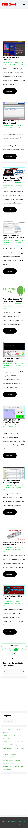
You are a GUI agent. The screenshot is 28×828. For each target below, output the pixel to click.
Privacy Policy (19, 824)
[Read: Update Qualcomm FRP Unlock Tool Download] (14, 412)
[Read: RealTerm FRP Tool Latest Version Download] (14, 349)
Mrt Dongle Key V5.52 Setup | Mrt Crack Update (14, 543)
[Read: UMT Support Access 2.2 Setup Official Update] (14, 473)
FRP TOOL (18, 62)
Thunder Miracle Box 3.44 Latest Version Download (12, 179)
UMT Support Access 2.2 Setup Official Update (12, 481)
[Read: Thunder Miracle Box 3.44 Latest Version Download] (14, 172)
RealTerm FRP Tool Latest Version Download (12, 360)
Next (14, 658)
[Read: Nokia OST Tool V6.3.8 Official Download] (14, 111)
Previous (14, 645)
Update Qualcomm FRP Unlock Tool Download (11, 421)
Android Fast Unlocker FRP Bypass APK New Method (13, 300)
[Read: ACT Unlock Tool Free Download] (14, 49)
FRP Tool (9, 4)
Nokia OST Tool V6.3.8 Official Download (11, 122)
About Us (24, 821)
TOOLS (17, 126)
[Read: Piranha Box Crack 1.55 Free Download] (14, 590)
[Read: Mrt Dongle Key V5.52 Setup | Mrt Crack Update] (14, 532)
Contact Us (8, 824)
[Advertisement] (14, 24)
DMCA (13, 824)
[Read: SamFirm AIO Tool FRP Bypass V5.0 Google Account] (14, 227)
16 (14, 654)
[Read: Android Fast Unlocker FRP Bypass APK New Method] (14, 290)
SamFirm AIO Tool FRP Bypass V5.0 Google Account (13, 236)
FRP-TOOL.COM (16, 821)
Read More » (10, 92)
